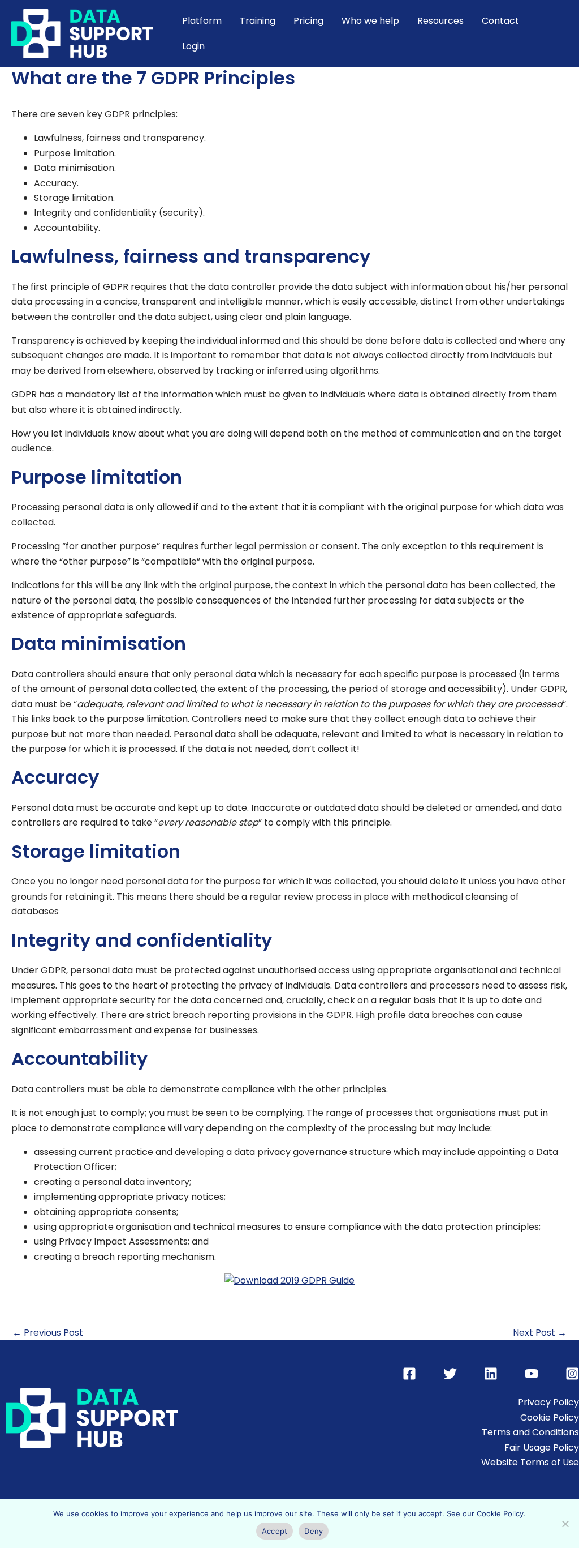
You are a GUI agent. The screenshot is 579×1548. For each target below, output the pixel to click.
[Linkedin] (491, 1373)
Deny (313, 1531)
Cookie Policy (549, 1417)
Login (193, 46)
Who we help (370, 20)
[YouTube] (531, 1373)
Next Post (540, 1332)
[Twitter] (450, 1373)
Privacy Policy (548, 1402)
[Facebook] (409, 1373)
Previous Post (47, 1332)
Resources (440, 20)
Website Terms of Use (530, 1462)
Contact (500, 20)
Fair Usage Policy (541, 1447)
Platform (202, 20)
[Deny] (565, 1523)
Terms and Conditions (530, 1432)
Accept (275, 1531)
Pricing (308, 20)
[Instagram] (572, 1373)
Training (257, 20)
